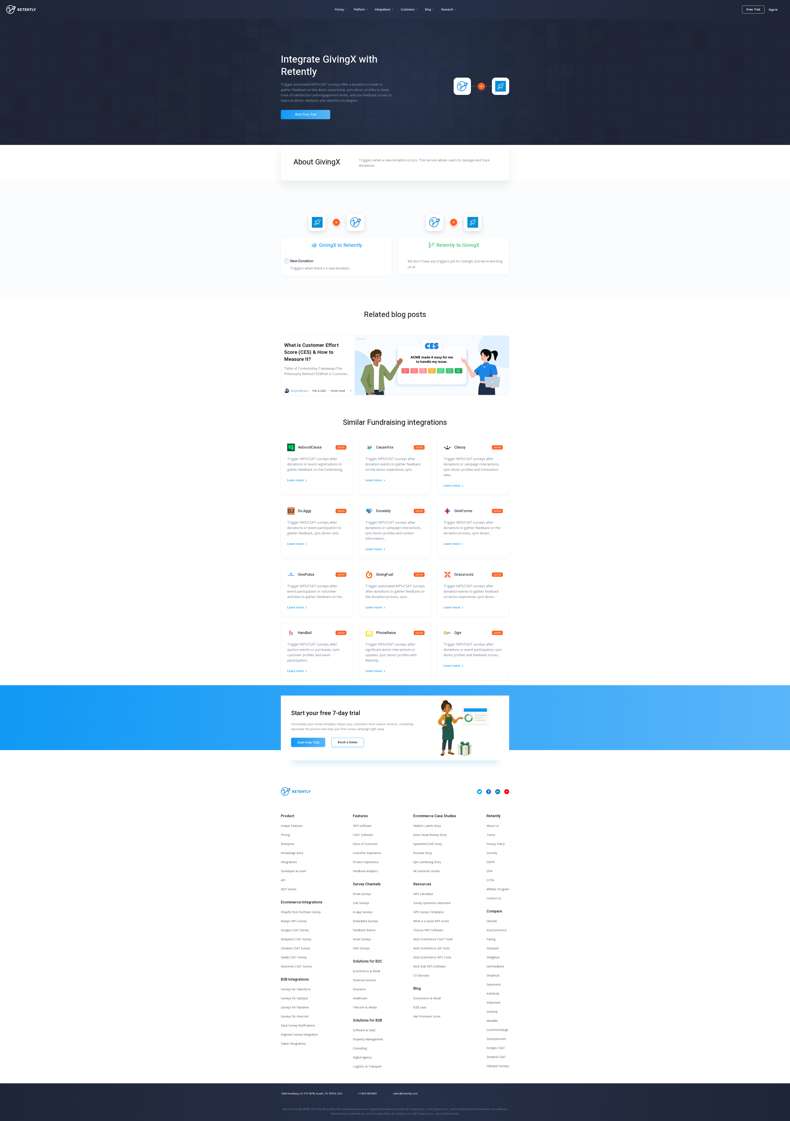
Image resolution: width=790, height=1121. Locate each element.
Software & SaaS (364, 1030)
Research (447, 9)
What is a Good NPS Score (431, 921)
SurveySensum (496, 1039)
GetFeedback (495, 966)
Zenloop (492, 1012)
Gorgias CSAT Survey (295, 930)
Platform (359, 9)
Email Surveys (362, 894)
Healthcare (360, 998)
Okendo (492, 921)
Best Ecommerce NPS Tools (432, 957)
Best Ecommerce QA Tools (431, 948)
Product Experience (366, 862)
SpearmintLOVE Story (427, 844)
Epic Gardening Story (427, 862)
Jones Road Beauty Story (430, 835)
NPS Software (362, 826)
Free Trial (753, 9)
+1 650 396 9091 (367, 1093)
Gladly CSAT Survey (294, 957)
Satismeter (494, 984)
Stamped (492, 948)
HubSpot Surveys (498, 1066)
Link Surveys (361, 903)
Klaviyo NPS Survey (294, 921)
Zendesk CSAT (496, 1057)
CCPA (490, 880)
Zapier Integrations (293, 1043)
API (283, 880)
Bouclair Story (422, 853)
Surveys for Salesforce (296, 989)
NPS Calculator (423, 894)
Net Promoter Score (426, 1016)
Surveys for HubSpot (294, 998)
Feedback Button (364, 930)
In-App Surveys (363, 912)
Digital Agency (362, 1057)
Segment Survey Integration (299, 1034)
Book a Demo (348, 742)
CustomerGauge (497, 1030)
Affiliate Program (498, 889)
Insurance (359, 989)
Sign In (773, 9)
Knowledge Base (292, 853)
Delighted (493, 957)
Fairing (491, 939)
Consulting (360, 1048)
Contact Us (494, 898)
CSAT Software (363, 835)
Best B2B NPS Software (429, 966)
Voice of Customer (365, 844)
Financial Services (364, 980)
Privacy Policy (496, 844)
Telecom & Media (365, 1007)
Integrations (382, 9)
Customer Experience (367, 853)
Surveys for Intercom (295, 1016)
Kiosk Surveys (362, 939)
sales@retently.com (405, 1093)
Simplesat (493, 975)
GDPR (491, 862)
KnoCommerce (497, 930)
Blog (428, 9)
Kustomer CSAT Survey (296, 966)
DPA (490, 871)
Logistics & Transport (367, 1066)
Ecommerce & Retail (366, 971)
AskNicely (493, 993)
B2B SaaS (419, 1007)
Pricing (339, 9)
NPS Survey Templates (428, 912)
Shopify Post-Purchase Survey (301, 912)
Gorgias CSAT (496, 1048)
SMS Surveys (361, 948)
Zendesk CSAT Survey (295, 948)
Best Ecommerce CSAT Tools (433, 939)
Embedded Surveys (365, 921)
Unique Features (292, 826)
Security (492, 853)
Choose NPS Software (428, 930)
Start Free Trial (305, 114)
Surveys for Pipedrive (295, 1007)
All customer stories (426, 871)
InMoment (494, 1002)
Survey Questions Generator (432, 903)
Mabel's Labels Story (427, 826)
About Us (493, 826)
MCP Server (288, 889)
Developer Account (293, 871)
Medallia (492, 1021)
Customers (408, 9)
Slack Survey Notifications (298, 1025)
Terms (491, 835)
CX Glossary (421, 975)
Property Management (368, 1039)
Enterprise (287, 844)
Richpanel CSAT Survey (296, 939)
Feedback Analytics (365, 871)
